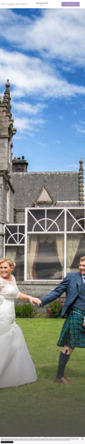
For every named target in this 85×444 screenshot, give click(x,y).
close (82, 439)
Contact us (70, 4)
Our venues (10, 4)
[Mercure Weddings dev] (42, 4)
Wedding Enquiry (21, 4)
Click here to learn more (7, 442)
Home (3, 4)
